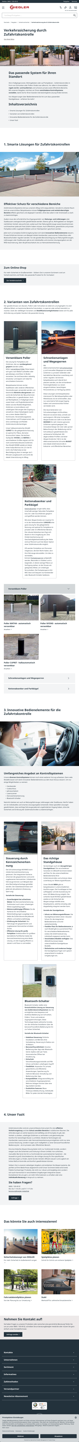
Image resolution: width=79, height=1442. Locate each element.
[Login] (70, 7)
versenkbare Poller (17, 369)
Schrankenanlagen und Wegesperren (26, 678)
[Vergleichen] (60, 7)
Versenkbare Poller (17, 588)
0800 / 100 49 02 (14, 1186)
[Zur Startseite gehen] (19, 7)
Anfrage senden (12, 1334)
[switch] (42, 1407)
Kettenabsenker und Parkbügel (23, 688)
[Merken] (65, 7)
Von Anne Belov (9, 39)
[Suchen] (74, 15)
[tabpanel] (39, 628)
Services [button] (74, 1)
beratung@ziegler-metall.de (19, 1191)
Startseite (6, 22)
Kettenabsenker (30, 509)
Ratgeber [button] (66, 1)
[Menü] (3, 7)
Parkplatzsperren (37, 558)
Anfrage (14, 1198)
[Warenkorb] (75, 7)
